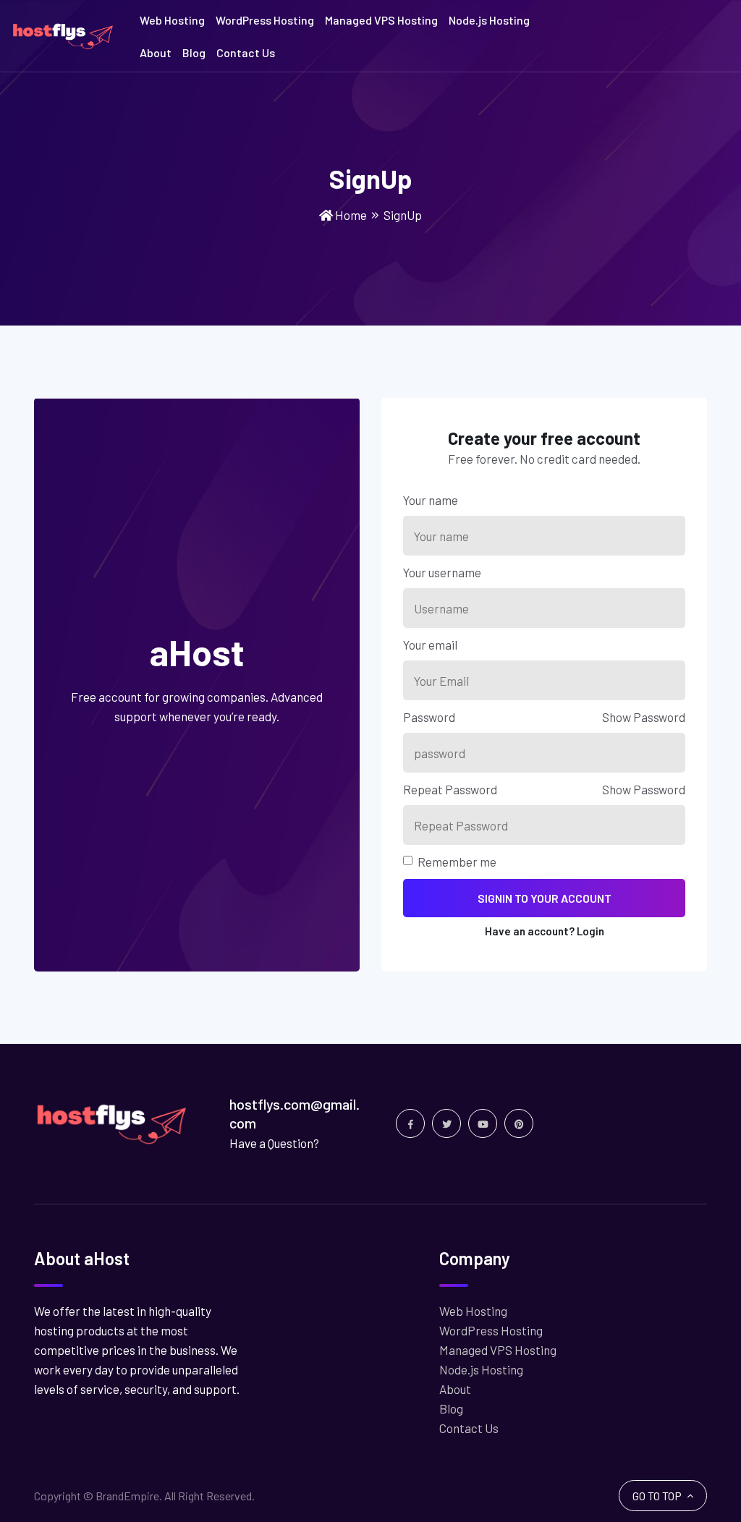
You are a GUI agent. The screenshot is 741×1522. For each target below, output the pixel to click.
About (156, 52)
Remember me (457, 861)
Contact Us (245, 52)
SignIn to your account (544, 898)
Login (590, 931)
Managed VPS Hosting (381, 20)
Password (429, 717)
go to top (658, 1495)
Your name (430, 500)
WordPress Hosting (265, 20)
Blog (194, 52)
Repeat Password (450, 789)
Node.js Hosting (489, 20)
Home (351, 215)
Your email (430, 644)
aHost (197, 652)
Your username (442, 572)
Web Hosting (172, 20)
